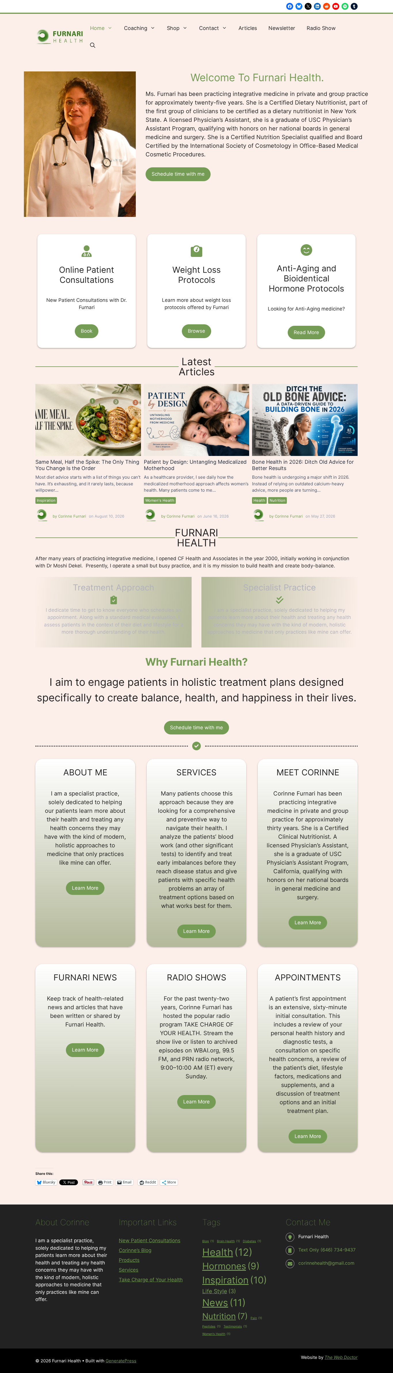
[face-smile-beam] (306, 250)
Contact (209, 28)
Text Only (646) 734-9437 (327, 1250)
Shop (173, 28)
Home (97, 28)
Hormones (231, 1266)
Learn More (85, 888)
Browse (196, 331)
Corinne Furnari (72, 516)
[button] (92, 45)
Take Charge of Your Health (151, 1280)
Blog (208, 1241)
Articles (248, 28)
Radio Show (321, 28)
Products (129, 1260)
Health (259, 500)
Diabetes (252, 1241)
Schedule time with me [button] (178, 174)
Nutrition (277, 500)
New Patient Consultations (149, 1240)
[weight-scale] (196, 251)
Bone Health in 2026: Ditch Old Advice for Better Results (304, 420)
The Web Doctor (341, 1357)
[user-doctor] (86, 251)
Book (86, 331)
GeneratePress (121, 1360)
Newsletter (281, 28)
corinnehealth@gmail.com (326, 1263)
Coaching (135, 28)
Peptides (211, 1326)
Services (128, 1270)
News (224, 1302)
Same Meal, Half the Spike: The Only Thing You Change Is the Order (88, 420)
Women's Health (159, 500)
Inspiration (46, 500)
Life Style (219, 1291)
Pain (256, 1318)
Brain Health (228, 1241)
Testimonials (235, 1326)
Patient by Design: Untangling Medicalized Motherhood (196, 420)
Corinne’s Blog (135, 1250)
